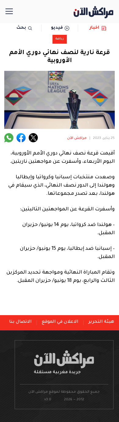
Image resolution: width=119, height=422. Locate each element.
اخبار (94, 28)
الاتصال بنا (20, 322)
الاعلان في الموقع (60, 322)
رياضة (60, 39)
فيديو (57, 28)
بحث (21, 28)
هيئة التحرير (101, 322)
